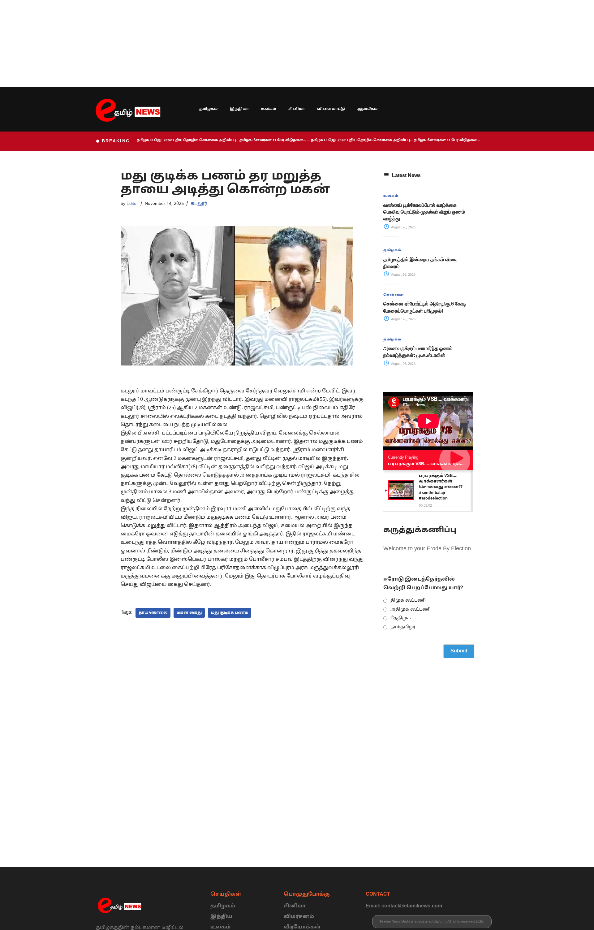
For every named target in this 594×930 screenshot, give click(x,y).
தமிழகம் (208, 109)
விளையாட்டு (331, 109)
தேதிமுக (400, 618)
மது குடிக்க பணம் (229, 613)
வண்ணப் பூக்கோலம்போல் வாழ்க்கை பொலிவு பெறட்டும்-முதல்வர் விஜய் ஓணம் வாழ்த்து (424, 212)
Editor (132, 203)
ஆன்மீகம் (367, 109)
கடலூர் (199, 203)
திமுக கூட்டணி (408, 600)
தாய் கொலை (153, 613)
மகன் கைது (189, 613)
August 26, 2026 (402, 227)
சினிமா (296, 109)
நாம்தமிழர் (402, 627)
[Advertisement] (185, 43)
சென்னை (393, 295)
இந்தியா (239, 109)
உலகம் (268, 109)
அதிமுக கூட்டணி (410, 609)
